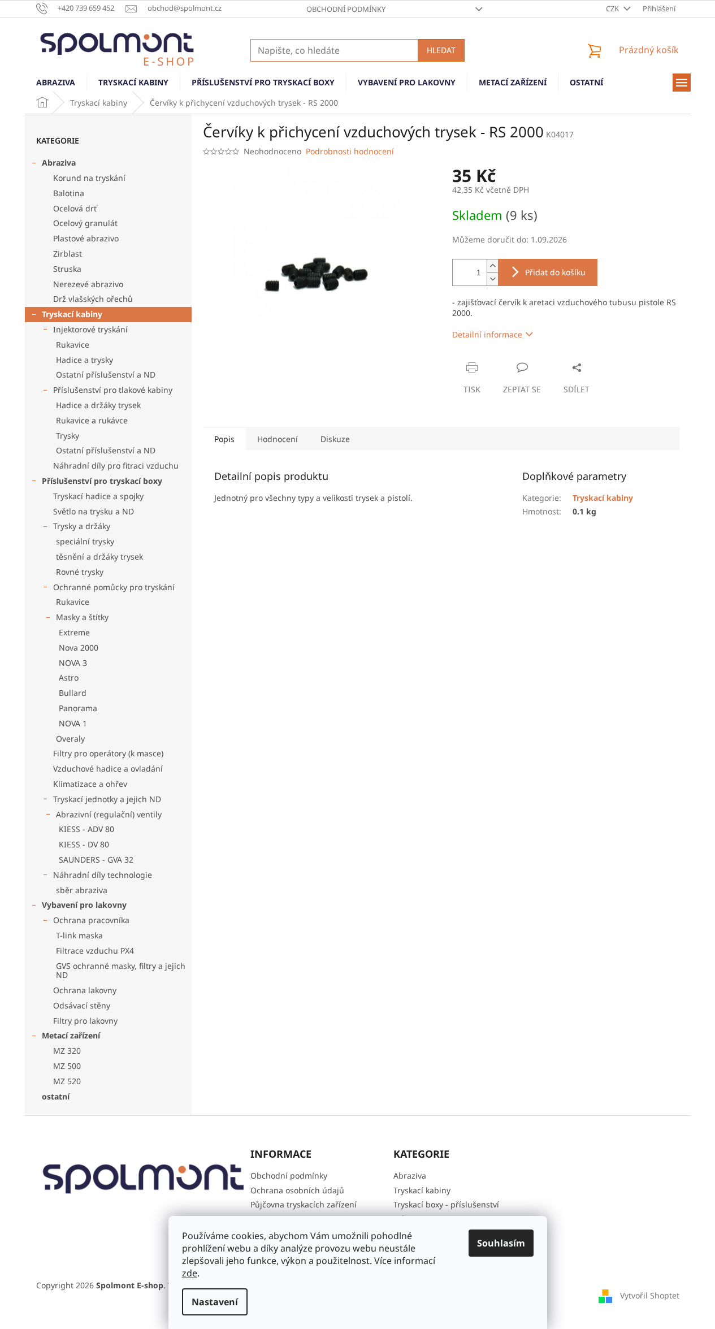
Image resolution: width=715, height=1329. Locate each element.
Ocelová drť (75, 208)
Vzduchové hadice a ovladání (108, 768)
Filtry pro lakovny (85, 1020)
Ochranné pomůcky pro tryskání (114, 587)
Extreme (74, 632)
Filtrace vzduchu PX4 (95, 950)
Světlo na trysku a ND (93, 511)
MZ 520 (67, 1081)
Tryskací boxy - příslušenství (446, 1204)
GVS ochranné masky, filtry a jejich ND (120, 970)
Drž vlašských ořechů (93, 298)
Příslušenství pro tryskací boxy (102, 480)
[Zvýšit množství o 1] (492, 265)
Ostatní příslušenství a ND (105, 374)
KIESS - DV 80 (84, 844)
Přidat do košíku (555, 272)
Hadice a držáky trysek (98, 405)
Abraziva (59, 162)
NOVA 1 (73, 723)
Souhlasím (501, 1243)
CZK (613, 8)
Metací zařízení (71, 1035)
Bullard (72, 692)
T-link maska (79, 935)
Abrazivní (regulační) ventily (109, 814)
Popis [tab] (224, 439)
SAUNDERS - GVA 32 (96, 859)
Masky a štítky (82, 617)
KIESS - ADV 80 (86, 829)
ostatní (56, 1096)
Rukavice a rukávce (92, 420)
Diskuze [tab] (335, 439)
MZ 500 (67, 1065)
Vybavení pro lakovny (84, 904)
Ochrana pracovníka (91, 920)
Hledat (441, 50)
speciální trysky (85, 541)
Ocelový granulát (85, 223)
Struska (67, 268)
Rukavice (72, 344)
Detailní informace (487, 334)
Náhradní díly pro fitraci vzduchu (116, 465)
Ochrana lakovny (84, 990)
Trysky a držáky (81, 526)
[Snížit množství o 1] (492, 278)
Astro (69, 677)
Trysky (67, 435)
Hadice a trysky (84, 359)
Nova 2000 (78, 647)
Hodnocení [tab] (277, 439)
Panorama (78, 708)
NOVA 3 (73, 662)
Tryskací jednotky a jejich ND (107, 799)
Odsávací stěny (81, 1005)
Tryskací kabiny (72, 314)
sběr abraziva (81, 890)
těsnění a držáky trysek (99, 556)
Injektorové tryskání (90, 329)
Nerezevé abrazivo (88, 284)
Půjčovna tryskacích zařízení (303, 1204)
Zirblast (67, 253)
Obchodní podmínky (345, 9)
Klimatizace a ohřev (90, 783)
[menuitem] (55, 82)
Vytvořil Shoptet (649, 1295)
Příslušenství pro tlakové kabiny (112, 389)
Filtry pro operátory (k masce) (108, 753)
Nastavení (215, 1302)
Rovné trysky (79, 571)
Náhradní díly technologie (102, 874)
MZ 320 (67, 1050)
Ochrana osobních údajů (297, 1190)
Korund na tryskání (89, 177)
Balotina (68, 193)
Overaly (70, 738)
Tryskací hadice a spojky (98, 496)
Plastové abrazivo (86, 238)
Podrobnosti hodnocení (350, 151)
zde (189, 1273)
